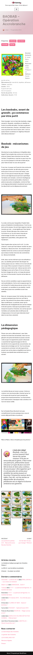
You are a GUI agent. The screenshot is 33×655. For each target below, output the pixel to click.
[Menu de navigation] (16, 9)
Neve (8, 653)
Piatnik (12, 44)
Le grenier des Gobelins (8, 634)
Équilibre (5, 44)
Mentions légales (6, 640)
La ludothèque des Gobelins (10, 631)
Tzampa (3, 587)
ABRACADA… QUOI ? (18, 584)
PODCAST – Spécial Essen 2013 (19, 608)
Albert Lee (4, 584)
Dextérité (21, 41)
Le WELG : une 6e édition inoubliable (12, 568)
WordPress (23, 653)
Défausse (13, 41)
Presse (3, 643)
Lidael (6, 30)
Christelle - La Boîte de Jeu (9, 579)
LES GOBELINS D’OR (8, 637)
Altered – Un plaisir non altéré (10, 571)
